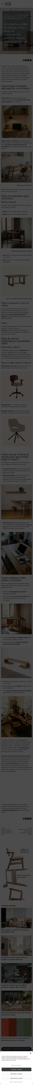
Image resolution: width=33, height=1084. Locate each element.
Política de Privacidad (18, 1081)
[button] (30, 1053)
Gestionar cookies (17, 1078)
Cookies (11, 1081)
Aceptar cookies (16, 1069)
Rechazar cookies (16, 1074)
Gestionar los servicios (16, 1065)
